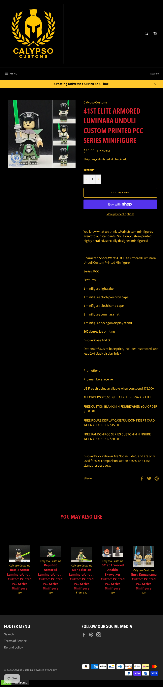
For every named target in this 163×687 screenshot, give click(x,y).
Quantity (88, 170)
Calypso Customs (23, 670)
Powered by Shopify (45, 670)
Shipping (89, 159)
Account (154, 73)
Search (9, 634)
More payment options (120, 214)
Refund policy (13, 647)
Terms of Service (15, 641)
